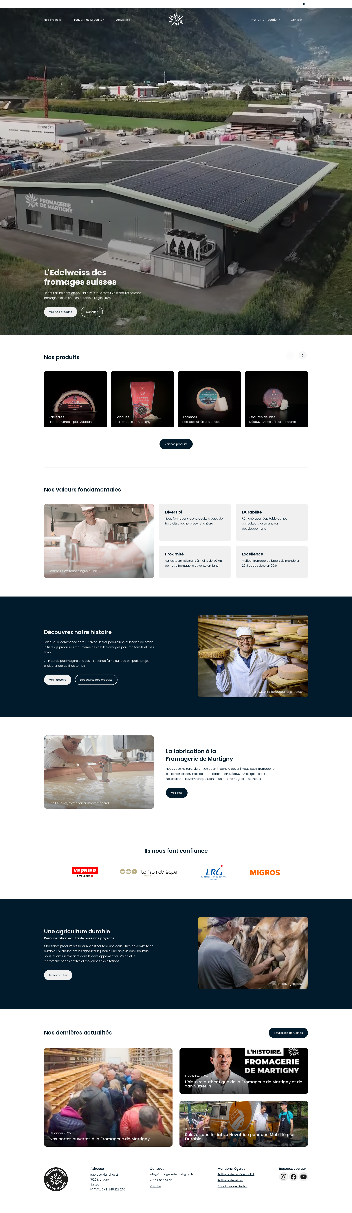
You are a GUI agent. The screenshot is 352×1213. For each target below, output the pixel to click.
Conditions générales (232, 1186)
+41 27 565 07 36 (161, 1180)
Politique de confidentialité (236, 1174)
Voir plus (176, 793)
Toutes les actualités (288, 1033)
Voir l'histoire (57, 680)
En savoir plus (58, 975)
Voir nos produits (60, 312)
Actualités (123, 20)
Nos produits (52, 20)
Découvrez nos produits (96, 680)
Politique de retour (230, 1180)
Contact (296, 20)
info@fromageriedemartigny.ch (171, 1174)
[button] (302, 355)
